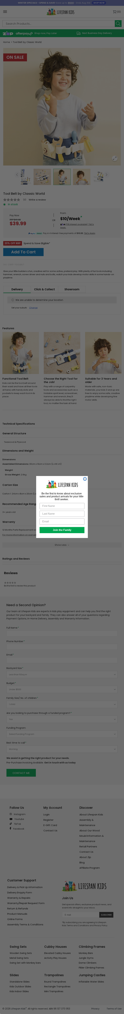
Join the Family (62, 530)
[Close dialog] (85, 479)
